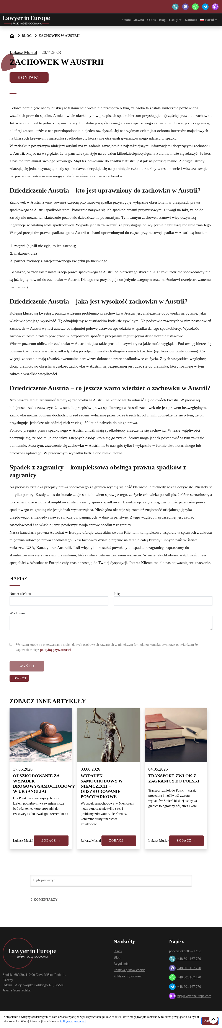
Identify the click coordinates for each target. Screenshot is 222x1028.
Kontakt (191, 20)
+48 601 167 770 (189, 959)
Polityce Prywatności (73, 1021)
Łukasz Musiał (23, 52)
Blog (162, 20)
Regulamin (121, 963)
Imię (117, 594)
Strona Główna (133, 20)
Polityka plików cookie (129, 970)
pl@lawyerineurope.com (194, 996)
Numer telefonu (20, 594)
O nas (151, 20)
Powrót (19, 678)
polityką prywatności (55, 650)
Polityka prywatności (128, 976)
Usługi (173, 20)
